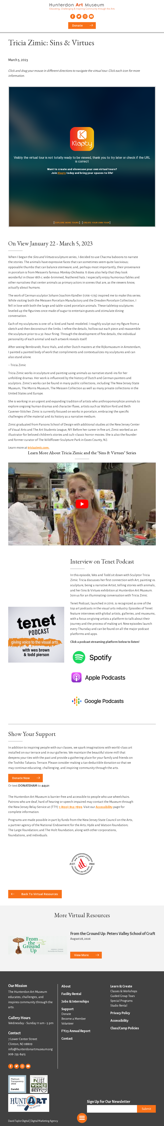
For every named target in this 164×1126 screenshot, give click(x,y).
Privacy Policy (120, 1013)
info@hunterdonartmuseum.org (30, 1049)
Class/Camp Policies (124, 1028)
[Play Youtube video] (82, 504)
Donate (66, 1014)
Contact (67, 1038)
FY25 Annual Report (75, 1031)
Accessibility (104, 807)
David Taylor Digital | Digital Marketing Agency (33, 1121)
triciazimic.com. (38, 447)
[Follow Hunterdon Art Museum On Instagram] (85, 16)
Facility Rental (71, 994)
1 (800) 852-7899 (70, 807)
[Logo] (81, 864)
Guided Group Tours (122, 996)
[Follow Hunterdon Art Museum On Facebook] (72, 16)
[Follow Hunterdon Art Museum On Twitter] (78, 16)
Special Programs (121, 1000)
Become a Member (73, 1018)
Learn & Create (121, 986)
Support (67, 1009)
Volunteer (67, 1023)
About (66, 986)
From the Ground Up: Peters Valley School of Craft (112, 933)
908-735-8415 (17, 1054)
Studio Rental (118, 1005)
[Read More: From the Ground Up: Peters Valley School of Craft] (37, 945)
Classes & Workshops (123, 991)
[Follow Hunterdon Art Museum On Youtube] (91, 16)
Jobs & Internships (75, 1001)
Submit (146, 1108)
